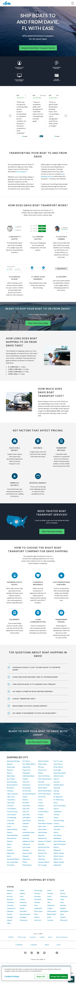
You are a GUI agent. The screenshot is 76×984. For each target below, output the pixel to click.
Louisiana (23, 905)
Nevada (37, 902)
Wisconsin (63, 920)
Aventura (10, 770)
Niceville (41, 782)
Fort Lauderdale (12, 862)
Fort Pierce (26, 761)
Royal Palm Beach (60, 773)
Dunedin (10, 850)
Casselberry (11, 800)
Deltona (9, 841)
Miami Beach (27, 865)
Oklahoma (50, 905)
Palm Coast (42, 826)
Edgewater (10, 853)
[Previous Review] (10, 115)
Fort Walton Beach (28, 764)
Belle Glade (11, 776)
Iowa (21, 896)
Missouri (37, 893)
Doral (9, 847)
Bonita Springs (12, 782)
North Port (42, 797)
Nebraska (37, 899)
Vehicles (11, 937)
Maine (22, 908)
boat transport (21, 171)
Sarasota (57, 782)
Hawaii (9, 920)
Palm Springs (42, 832)
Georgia (10, 917)
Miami (24, 862)
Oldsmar (41, 805)
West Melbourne (59, 841)
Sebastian (57, 788)
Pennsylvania (51, 911)
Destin (9, 844)
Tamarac (57, 814)
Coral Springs (11, 817)
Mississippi (38, 890)
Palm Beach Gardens (45, 823)
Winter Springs (59, 862)
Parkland (41, 844)
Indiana (22, 893)
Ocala (40, 800)
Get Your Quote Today (38, 742)
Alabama (10, 890)
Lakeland (25, 823)
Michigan (23, 917)
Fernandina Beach (13, 859)
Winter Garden (59, 853)
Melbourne (26, 859)
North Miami (42, 788)
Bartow (9, 773)
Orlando (41, 808)
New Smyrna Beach (44, 779)
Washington (64, 911)
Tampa (56, 817)
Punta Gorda (58, 764)
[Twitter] (38, 952)
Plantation (41, 859)
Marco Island (27, 853)
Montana (37, 896)
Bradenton (10, 788)
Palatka (40, 817)
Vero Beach (58, 835)
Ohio (49, 902)
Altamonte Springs (13, 761)
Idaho (9, 923)
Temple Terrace (59, 826)
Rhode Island (51, 914)
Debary (9, 832)
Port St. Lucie (58, 761)
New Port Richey (44, 776)
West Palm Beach (60, 844)
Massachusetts (25, 914)
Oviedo (40, 814)
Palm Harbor (42, 829)
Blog (59, 945)
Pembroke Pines (43, 847)
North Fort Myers (44, 785)
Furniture (33, 937)
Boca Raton (11, 779)
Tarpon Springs (59, 820)
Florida (9, 914)
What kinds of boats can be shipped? (30, 706)
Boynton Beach (12, 785)
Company (19, 945)
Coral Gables (11, 814)
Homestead (26, 788)
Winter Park (58, 859)
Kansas (22, 899)
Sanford (56, 779)
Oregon (50, 908)
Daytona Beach (12, 829)
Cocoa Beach (11, 808)
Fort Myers (11, 865)
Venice (56, 832)
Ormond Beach (43, 811)
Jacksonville (26, 791)
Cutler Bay (10, 823)
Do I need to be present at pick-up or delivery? (34, 713)
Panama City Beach (44, 841)
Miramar (41, 767)
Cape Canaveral (12, 794)
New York (37, 920)
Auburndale (11, 767)
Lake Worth (26, 820)
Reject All (41, 976)
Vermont (63, 905)
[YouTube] (44, 952)
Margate (25, 856)
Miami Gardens (43, 761)
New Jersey (38, 911)
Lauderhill (25, 835)
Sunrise (56, 808)
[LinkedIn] (57, 952)
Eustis (9, 856)
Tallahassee (58, 811)
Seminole (57, 794)
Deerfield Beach (12, 835)
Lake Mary (26, 814)
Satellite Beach (59, 785)
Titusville (57, 829)
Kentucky (23, 902)
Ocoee (40, 803)
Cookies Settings (12, 976)
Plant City (41, 856)
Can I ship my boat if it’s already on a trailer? (34, 684)
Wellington (57, 838)
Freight (42, 937)
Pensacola (41, 850)
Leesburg (25, 838)
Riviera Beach (58, 767)
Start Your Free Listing (38, 323)
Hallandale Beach (28, 776)
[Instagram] (31, 952)
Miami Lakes (42, 764)
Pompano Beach (43, 862)
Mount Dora (42, 770)
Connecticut (11, 908)
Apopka (9, 764)
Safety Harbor (59, 776)
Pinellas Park (42, 853)
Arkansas (10, 899)
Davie (9, 826)
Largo (24, 829)
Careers (33, 945)
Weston (56, 847)
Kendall (25, 800)
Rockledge (57, 770)
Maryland (23, 911)
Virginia (63, 908)
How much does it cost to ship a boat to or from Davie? (36, 668)
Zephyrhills (57, 865)
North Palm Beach (44, 794)
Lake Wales (26, 817)
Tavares (56, 823)
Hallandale (26, 773)
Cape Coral (11, 797)
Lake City (25, 811)
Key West (25, 803)
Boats (50, 937)
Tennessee (63, 896)
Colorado (10, 905)
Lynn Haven (26, 847)
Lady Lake (25, 808)
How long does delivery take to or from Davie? (35, 677)
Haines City (26, 770)
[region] (36, 973)
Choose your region (37, 959)
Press (47, 945)
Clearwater (11, 803)
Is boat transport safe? (24, 699)
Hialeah (25, 779)
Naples (40, 773)
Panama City (42, 838)
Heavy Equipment (62, 937)
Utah (62, 902)
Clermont (10, 805)
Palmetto (41, 835)
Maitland (25, 850)
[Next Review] (66, 115)
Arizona (9, 896)
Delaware (10, 911)
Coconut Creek (12, 811)
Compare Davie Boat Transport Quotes (38, 48)
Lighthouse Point (28, 841)
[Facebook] (25, 952)
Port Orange (42, 865)
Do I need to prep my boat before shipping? (33, 691)
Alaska (9, 893)
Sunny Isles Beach (60, 805)
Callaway (10, 791)
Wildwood (57, 850)
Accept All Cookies (59, 976)
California (10, 902)
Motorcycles (22, 937)
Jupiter (24, 797)
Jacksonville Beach (29, 794)
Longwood (26, 844)
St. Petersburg (58, 800)
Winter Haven (58, 856)
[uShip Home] (7, 3)
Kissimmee (26, 805)
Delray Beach (11, 838)
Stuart (56, 803)
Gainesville (26, 767)
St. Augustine (58, 797)
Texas (62, 899)
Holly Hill (25, 782)
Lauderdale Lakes (28, 832)
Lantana (25, 826)
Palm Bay (41, 820)
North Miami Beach (45, 791)
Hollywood (26, 785)
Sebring (56, 791)
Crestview (10, 820)
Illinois (22, 890)
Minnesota (23, 920)
